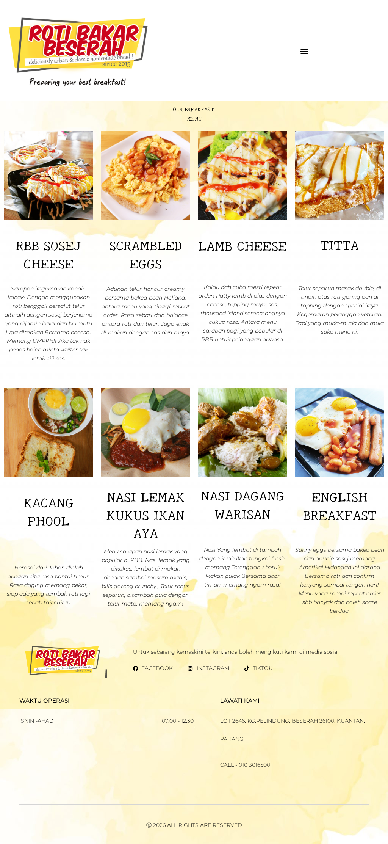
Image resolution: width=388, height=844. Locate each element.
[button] (304, 50)
